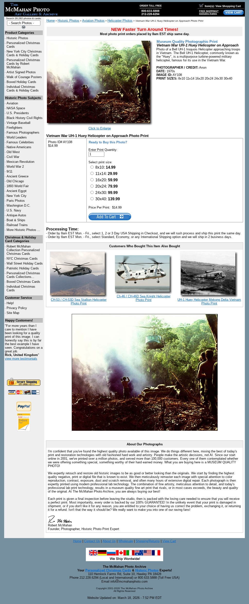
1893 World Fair (18, 186)
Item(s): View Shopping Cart (223, 6)
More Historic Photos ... (23, 230)
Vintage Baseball (18, 123)
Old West (13, 152)
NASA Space (16, 108)
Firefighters (14, 127)
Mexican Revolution (20, 162)
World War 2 (15, 166)
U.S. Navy (14, 210)
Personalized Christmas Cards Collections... (23, 275)
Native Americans (19, 147)
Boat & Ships (16, 220)
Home (50, 20)
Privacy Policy (17, 308)
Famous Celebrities (20, 142)
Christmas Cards (22, 258)
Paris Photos (16, 200)
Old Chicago (15, 181)
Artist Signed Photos (21, 72)
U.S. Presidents (18, 113)
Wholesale (125, 541)
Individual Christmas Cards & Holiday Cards (23, 88)
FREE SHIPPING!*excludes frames (209, 12)
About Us (109, 541)
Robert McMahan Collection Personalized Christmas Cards (23, 250)
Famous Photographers (23, 132)
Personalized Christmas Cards (108, 570)
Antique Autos (16, 215)
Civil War (13, 157)
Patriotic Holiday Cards (23, 268)
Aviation (12, 103)
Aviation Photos (93, 20)
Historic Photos (17, 38)
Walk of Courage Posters (24, 77)
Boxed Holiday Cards (21, 82)
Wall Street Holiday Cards (25, 263)
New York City (17, 196)
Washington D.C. (18, 205)
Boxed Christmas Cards (23, 282)
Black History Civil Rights (25, 118)
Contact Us (92, 541)
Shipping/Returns (148, 541)
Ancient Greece (17, 176)
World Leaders (17, 137)
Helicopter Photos (120, 20)
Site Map (13, 313)
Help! (10, 303)
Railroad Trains (17, 225)
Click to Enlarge (100, 128)
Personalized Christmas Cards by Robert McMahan (23, 63)
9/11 (9, 171)
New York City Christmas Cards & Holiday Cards (24, 53)
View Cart (169, 541)
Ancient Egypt (17, 191)
